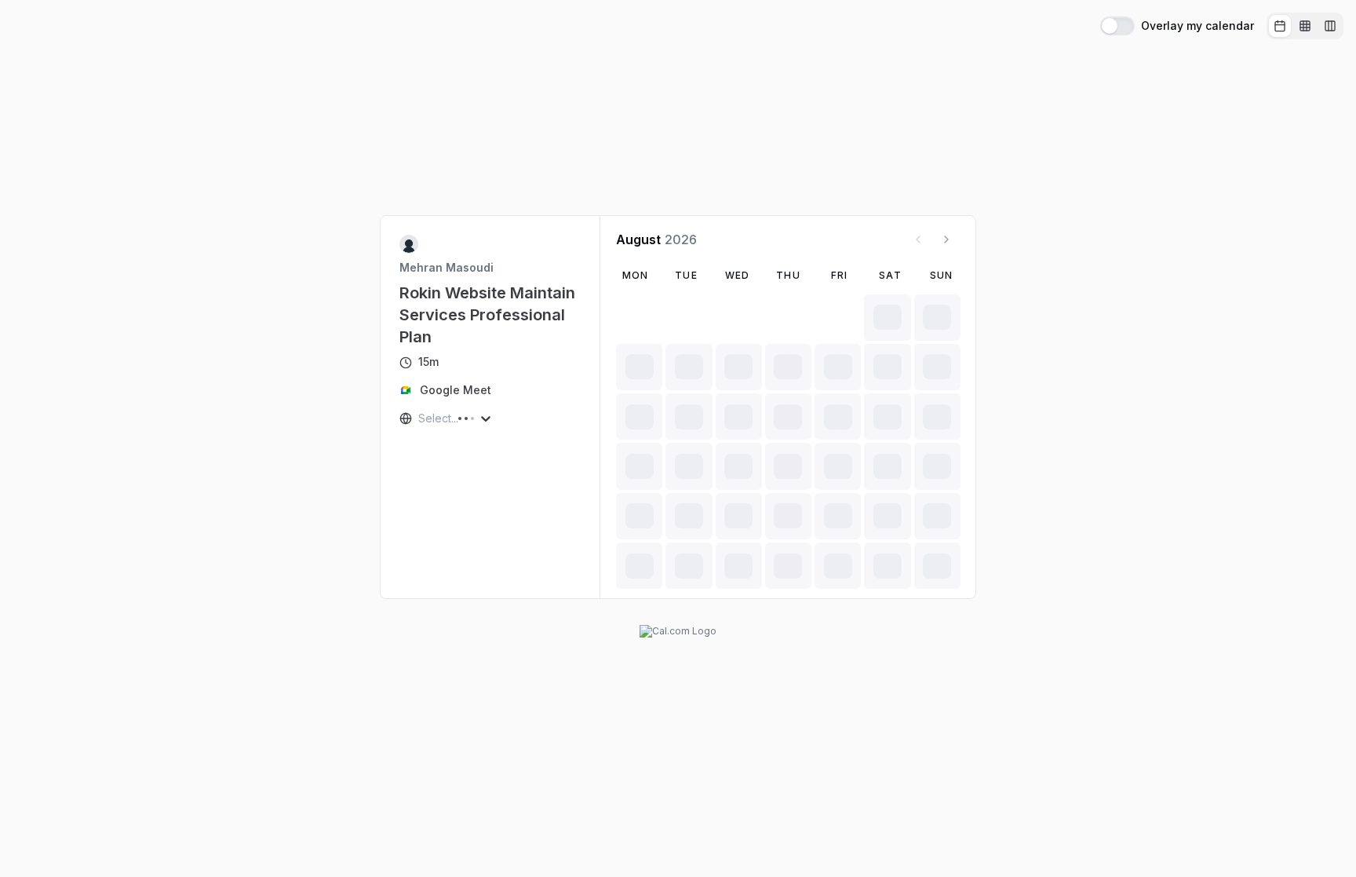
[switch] (1117, 25)
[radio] (1280, 26)
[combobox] (419, 418)
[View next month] (946, 239)
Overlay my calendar (1197, 25)
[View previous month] (918, 239)
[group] (1305, 26)
